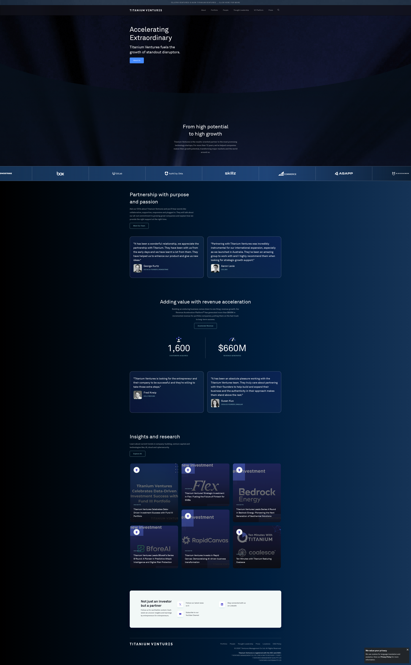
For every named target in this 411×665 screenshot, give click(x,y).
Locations (266, 644)
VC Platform (258, 10)
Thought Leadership (241, 10)
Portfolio (214, 10)
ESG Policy (277, 644)
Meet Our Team (139, 226)
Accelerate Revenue (205, 326)
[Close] (407, 650)
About (203, 10)
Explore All (137, 454)
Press (271, 10)
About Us (136, 60)
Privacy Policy (386, 657)
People (225, 10)
